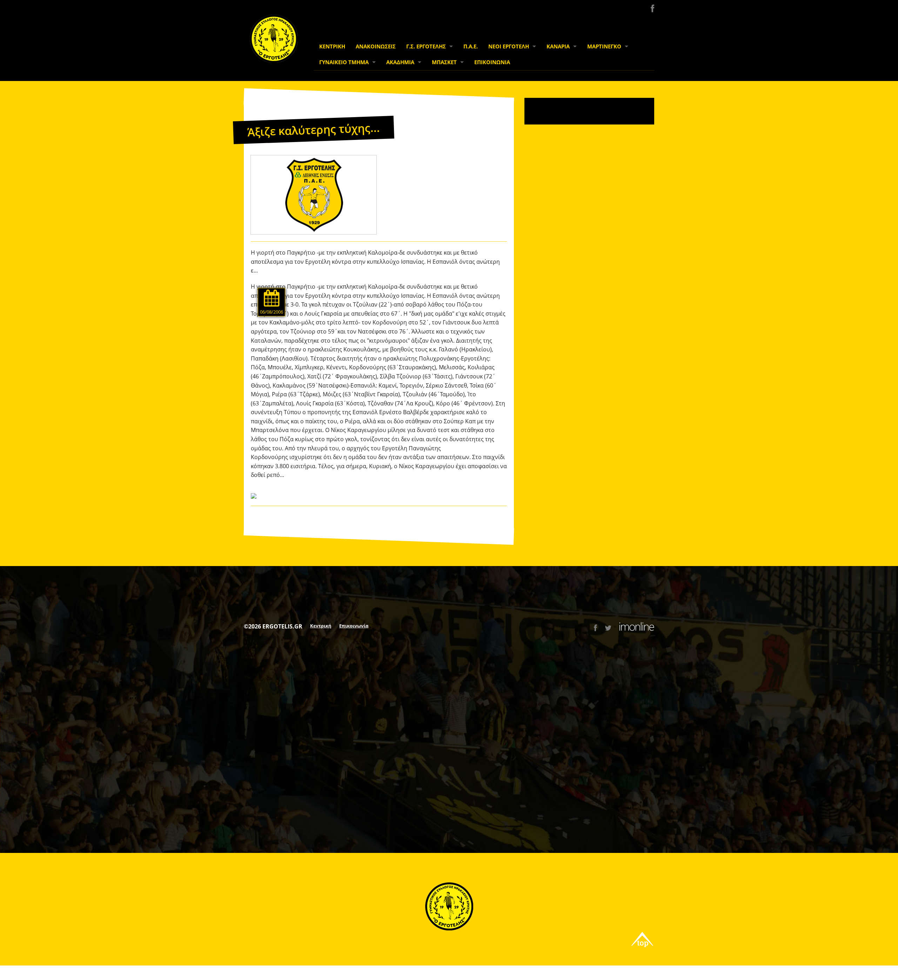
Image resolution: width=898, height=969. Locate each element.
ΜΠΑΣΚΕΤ (444, 62)
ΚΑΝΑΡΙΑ (558, 46)
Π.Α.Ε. (470, 46)
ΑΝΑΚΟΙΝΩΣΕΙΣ (376, 46)
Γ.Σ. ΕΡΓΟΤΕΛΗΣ (426, 46)
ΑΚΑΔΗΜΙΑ (400, 62)
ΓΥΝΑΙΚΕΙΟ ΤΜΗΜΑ (344, 62)
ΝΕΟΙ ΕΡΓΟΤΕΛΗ (508, 46)
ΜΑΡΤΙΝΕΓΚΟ (604, 46)
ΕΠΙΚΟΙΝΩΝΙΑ (492, 62)
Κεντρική (320, 626)
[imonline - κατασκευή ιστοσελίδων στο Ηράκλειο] (636, 628)
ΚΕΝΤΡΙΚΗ (332, 46)
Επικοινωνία (353, 626)
